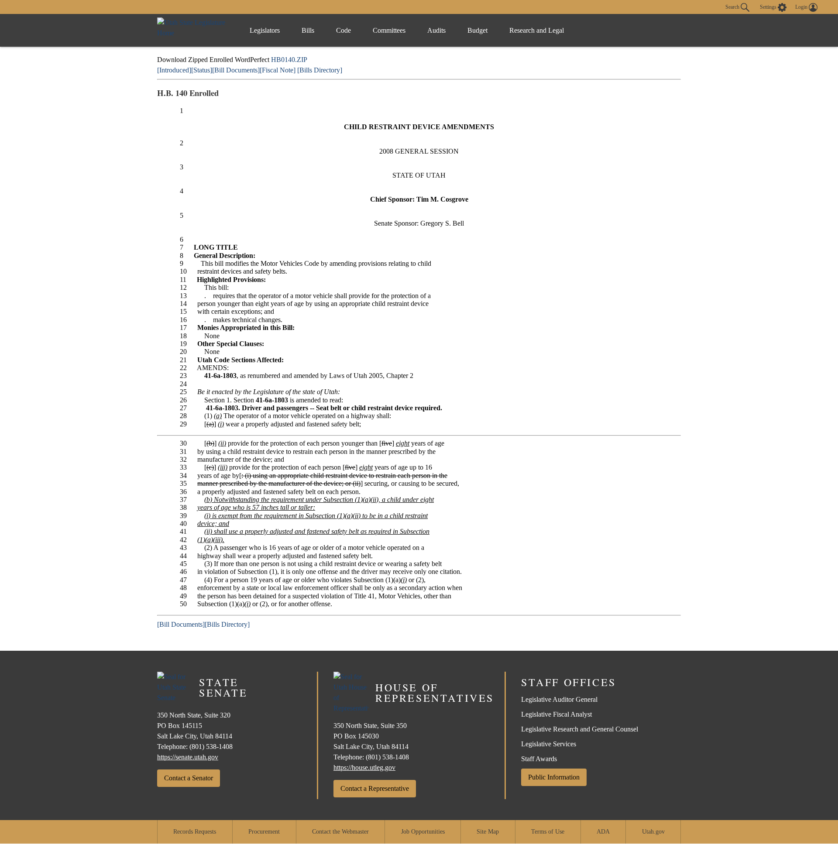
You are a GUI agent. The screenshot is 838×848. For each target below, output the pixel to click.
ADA (603, 831)
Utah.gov (653, 831)
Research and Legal (536, 30)
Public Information (554, 777)
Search (733, 6)
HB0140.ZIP (289, 59)
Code (343, 30)
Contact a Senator (188, 778)
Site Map (488, 831)
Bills (308, 30)
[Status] (201, 70)
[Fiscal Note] (277, 70)
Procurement (264, 831)
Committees (389, 30)
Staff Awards (539, 758)
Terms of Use (547, 831)
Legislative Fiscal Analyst (556, 714)
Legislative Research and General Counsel (579, 729)
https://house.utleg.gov (364, 767)
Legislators (265, 30)
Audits (436, 30)
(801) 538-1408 (211, 746)
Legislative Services (548, 744)
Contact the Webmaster (340, 831)
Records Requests (194, 831)
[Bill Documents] (236, 70)
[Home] (194, 30)
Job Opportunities (423, 831)
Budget (477, 30)
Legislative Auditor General (559, 699)
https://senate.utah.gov (187, 757)
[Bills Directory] (319, 70)
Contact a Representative (374, 788)
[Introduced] (174, 70)
